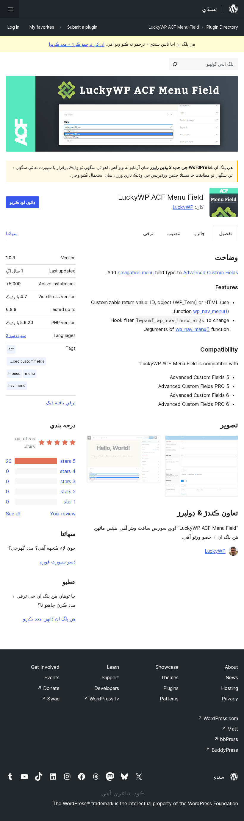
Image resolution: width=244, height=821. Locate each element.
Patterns (169, 699)
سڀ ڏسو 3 (16, 335)
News (232, 677)
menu (30, 373)
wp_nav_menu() (210, 311)
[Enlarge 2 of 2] (152, 443)
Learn (113, 667)
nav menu (16, 385)
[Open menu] (9, 9)
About (231, 667)
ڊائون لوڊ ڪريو (22, 202)
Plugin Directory (222, 27)
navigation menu (136, 272)
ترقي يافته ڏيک (61, 403)
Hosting (229, 688)
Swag (50, 699)
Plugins (171, 688)
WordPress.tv (101, 699)
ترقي (148, 233)
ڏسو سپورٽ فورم (58, 562)
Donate (48, 688)
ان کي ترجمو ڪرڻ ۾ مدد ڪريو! (76, 44)
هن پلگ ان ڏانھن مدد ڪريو (49, 619)
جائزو (199, 233)
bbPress (226, 739)
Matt (229, 729)
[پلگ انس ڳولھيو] (175, 64)
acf (11, 349)
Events (52, 677)
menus (14, 373)
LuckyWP (183, 207)
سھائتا (12, 233)
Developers (106, 688)
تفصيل (225, 233)
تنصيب (173, 233)
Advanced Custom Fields (210, 272)
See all (13, 514)
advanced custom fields (25, 361)
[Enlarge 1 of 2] (230, 443)
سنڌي (218, 777)
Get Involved (45, 667)
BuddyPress (222, 750)
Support (110, 677)
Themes (170, 677)
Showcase (167, 667)
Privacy (230, 699)
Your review (63, 514)
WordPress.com (218, 718)
